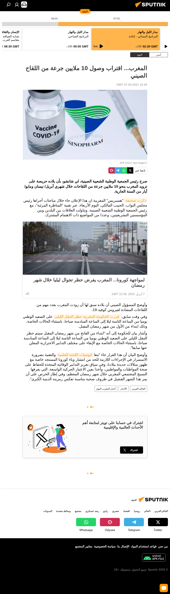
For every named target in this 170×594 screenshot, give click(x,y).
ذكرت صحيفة (135, 200)
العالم (147, 511)
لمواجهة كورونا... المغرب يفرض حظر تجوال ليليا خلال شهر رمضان (89, 282)
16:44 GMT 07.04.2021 (132, 84)
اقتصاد (126, 511)
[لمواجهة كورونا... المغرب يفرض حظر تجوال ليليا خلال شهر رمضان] (85, 248)
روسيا (137, 511)
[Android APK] (154, 558)
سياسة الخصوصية (105, 546)
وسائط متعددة (63, 511)
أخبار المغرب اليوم (105, 388)
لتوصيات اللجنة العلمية (75, 355)
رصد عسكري (92, 511)
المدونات (47, 511)
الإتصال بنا (123, 546)
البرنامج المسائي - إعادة (143, 36)
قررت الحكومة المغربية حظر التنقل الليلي (87, 317)
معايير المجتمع (83, 546)
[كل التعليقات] (164, 588)
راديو (105, 511)
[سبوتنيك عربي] (151, 8)
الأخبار (123, 388)
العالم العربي (138, 388)
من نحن (163, 546)
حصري (115, 511)
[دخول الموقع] (17, 4)
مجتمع (78, 511)
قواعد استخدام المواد (144, 546)
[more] (27, 293)
